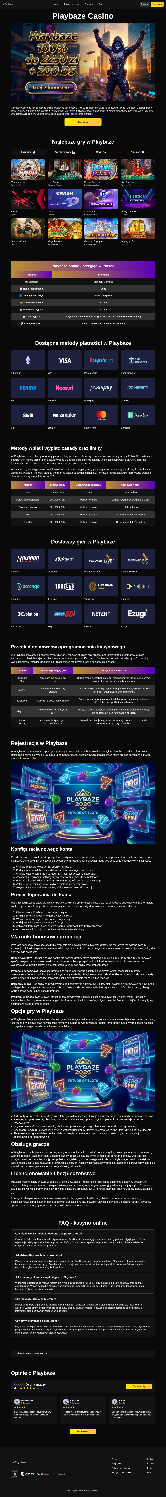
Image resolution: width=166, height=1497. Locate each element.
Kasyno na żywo (63, 152)
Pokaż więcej (83, 1431)
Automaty (135, 152)
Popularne (26, 152)
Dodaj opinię (139, 1386)
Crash (99, 152)
